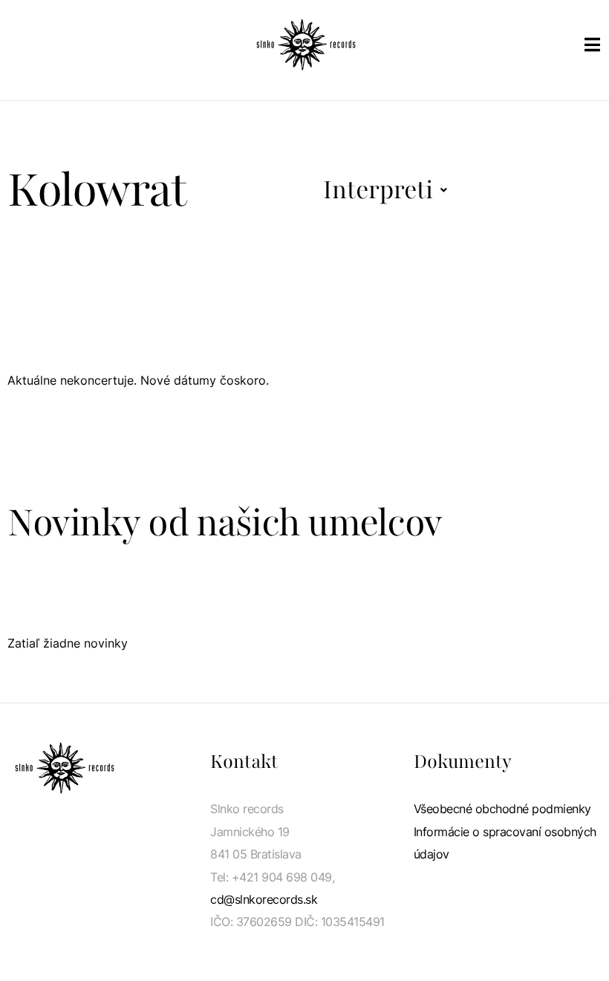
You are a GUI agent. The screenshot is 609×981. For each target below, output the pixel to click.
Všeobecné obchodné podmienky (502, 808)
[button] (385, 190)
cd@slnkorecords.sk (263, 899)
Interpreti (378, 190)
